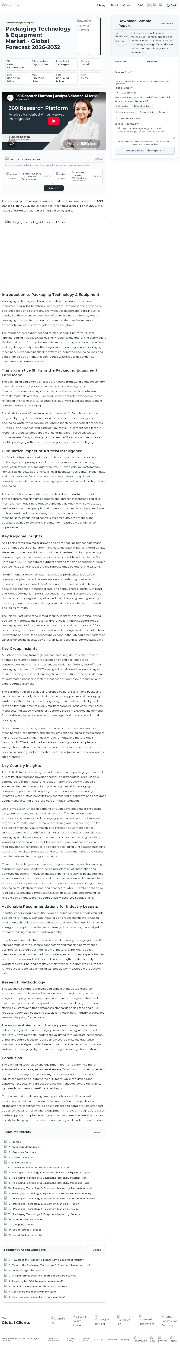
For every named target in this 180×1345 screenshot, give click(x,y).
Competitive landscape (128, 118)
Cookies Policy (86, 1339)
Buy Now (54, 188)
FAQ (140, 5)
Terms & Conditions (53, 1339)
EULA (99, 1339)
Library (101, 5)
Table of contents (142, 106)
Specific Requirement (127, 124)
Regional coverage (125, 112)
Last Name (152, 61)
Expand (96, 1132)
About (114, 5)
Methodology (123, 106)
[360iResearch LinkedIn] (149, 4)
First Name (121, 61)
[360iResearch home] (15, 5)
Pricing (162, 112)
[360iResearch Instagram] (161, 4)
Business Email (123, 72)
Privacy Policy (148, 141)
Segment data (147, 112)
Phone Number (124, 87)
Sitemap (125, 1339)
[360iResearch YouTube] (155, 4)
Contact (128, 5)
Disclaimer (111, 1339)
